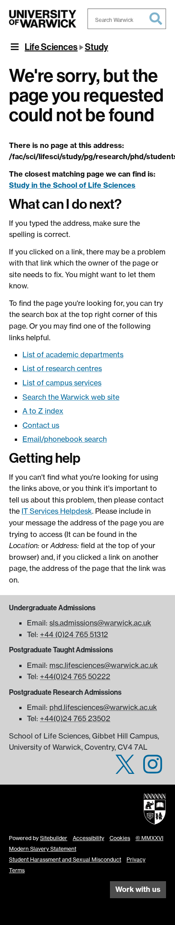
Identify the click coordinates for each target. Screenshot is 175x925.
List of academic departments (72, 354)
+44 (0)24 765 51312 (74, 634)
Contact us (40, 425)
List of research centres (62, 368)
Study (96, 47)
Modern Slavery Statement (42, 848)
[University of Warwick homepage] (42, 18)
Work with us (138, 889)
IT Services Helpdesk (57, 511)
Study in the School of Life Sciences (72, 185)
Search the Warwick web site (70, 397)
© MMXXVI (149, 838)
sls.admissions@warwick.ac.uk (100, 622)
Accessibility (88, 838)
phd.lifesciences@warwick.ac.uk (103, 707)
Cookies (119, 838)
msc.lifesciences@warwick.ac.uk (103, 665)
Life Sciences (51, 47)
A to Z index (42, 410)
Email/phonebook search (64, 439)
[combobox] (127, 18)
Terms (17, 870)
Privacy (136, 859)
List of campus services (61, 382)
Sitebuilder (53, 838)
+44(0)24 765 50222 (75, 676)
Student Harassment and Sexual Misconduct (65, 859)
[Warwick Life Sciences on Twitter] (125, 769)
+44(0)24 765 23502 (75, 718)
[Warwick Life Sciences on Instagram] (152, 769)
